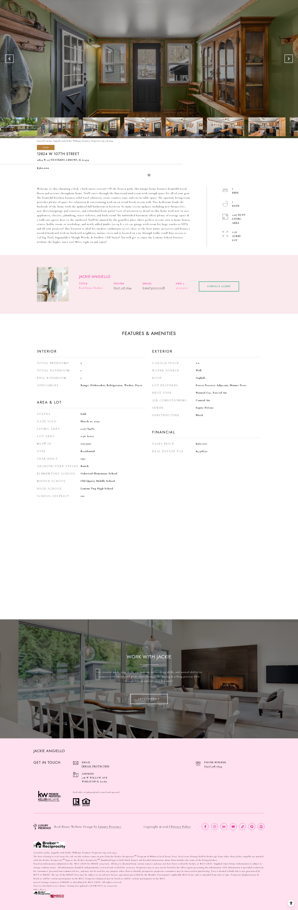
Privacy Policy (181, 826)
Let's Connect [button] (149, 698)
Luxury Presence (109, 826)
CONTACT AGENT (219, 286)
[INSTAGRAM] (214, 826)
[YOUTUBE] (233, 826)
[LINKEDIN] (223, 826)
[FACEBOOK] (205, 826)
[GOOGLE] (251, 826)
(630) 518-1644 (123, 288)
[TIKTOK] (242, 826)
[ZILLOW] (261, 826)
